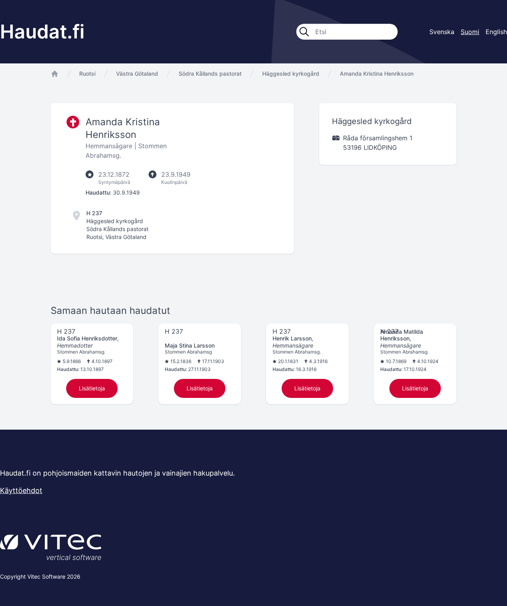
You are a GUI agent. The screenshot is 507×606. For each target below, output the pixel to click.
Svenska (441, 32)
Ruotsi (87, 73)
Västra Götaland (137, 73)
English (496, 32)
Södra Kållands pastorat (210, 73)
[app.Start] (55, 74)
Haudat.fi (42, 31)
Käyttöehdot (21, 490)
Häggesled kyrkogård (290, 73)
